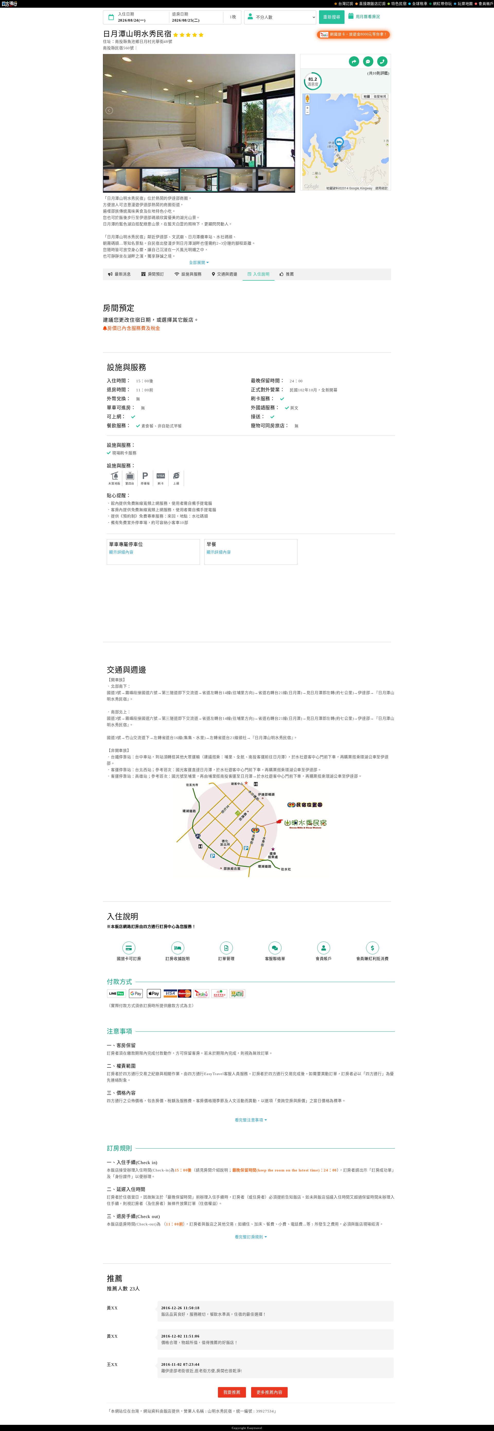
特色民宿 (399, 4)
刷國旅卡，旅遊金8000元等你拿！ (358, 34)
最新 (123, 274)
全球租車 (419, 4)
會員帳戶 (486, 4)
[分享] (354, 61)
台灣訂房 (346, 4)
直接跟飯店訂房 (372, 4)
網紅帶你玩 (442, 4)
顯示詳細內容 (121, 552)
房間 (156, 274)
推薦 (290, 274)
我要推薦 (232, 1392)
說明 (261, 274)
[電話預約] (382, 61)
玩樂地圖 (465, 4)
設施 (191, 274)
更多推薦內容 (270, 1392)
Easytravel (254, 1427)
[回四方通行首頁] (9, 4)
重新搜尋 (331, 17)
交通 (227, 274)
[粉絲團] (368, 61)
